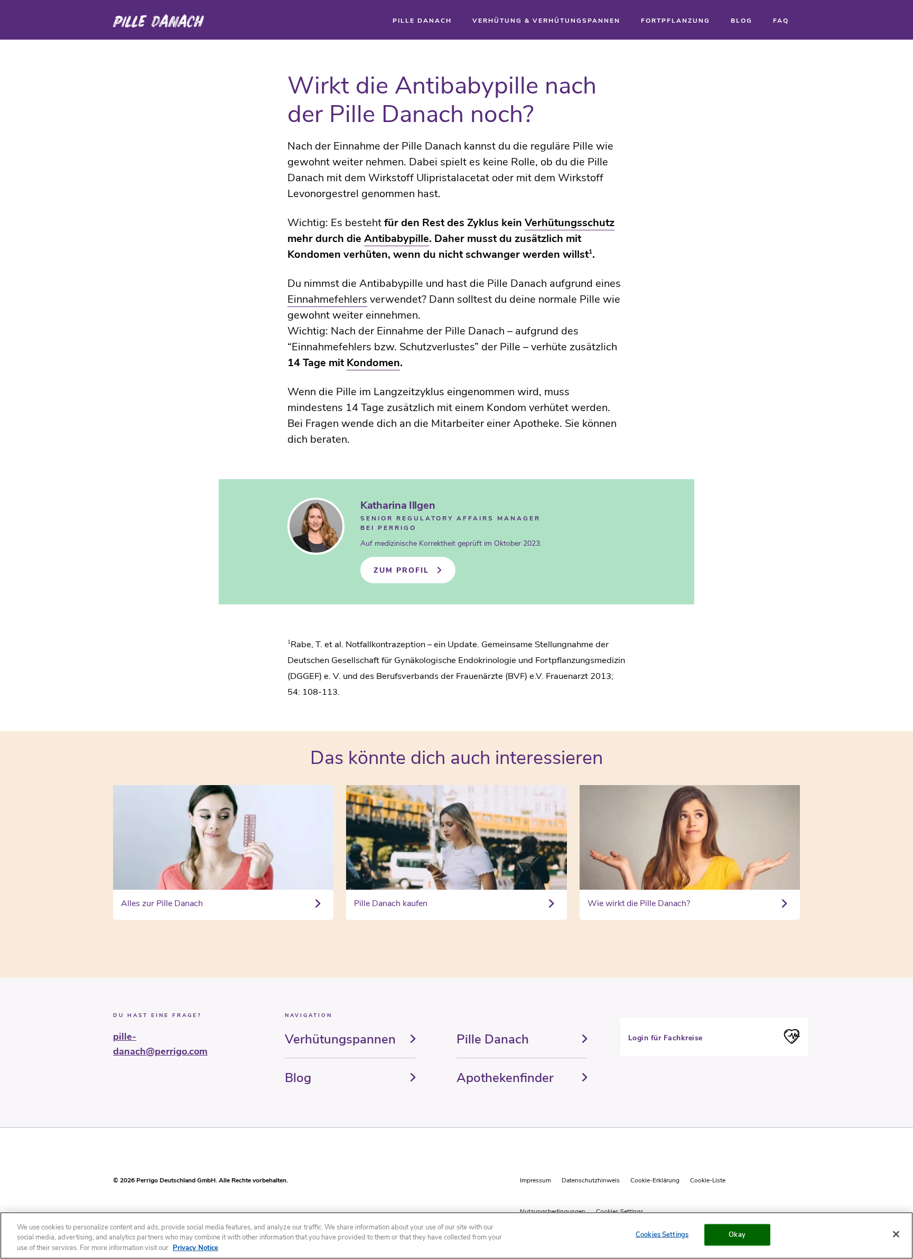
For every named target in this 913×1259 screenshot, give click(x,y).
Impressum (535, 1180)
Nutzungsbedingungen (552, 1211)
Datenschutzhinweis (591, 1180)
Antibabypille (396, 238)
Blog (298, 1077)
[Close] (896, 1234)
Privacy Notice (195, 1248)
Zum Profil (401, 570)
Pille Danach (492, 1039)
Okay (737, 1234)
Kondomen (373, 363)
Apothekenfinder (505, 1077)
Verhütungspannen (340, 1039)
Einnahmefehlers (327, 299)
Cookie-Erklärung (654, 1180)
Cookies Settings (620, 1211)
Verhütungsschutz (569, 223)
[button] (422, 20)
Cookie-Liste (707, 1180)
